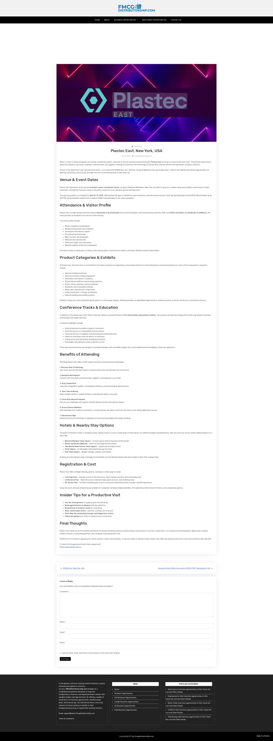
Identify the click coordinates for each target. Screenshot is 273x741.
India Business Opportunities (125, 710)
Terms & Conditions (66, 718)
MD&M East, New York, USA (73, 568)
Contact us (176, 20)
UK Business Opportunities (124, 706)
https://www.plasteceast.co (70, 547)
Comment (64, 591)
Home (97, 20)
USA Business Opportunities (125, 697)
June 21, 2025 (126, 156)
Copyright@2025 (125, 736)
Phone (62, 643)
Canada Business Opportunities (126, 702)
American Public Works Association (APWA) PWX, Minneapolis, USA (184, 568)
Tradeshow (138, 146)
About (107, 20)
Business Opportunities (125, 20)
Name (63, 622)
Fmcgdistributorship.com (143, 156)
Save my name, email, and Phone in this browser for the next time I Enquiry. (91, 653)
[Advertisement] (136, 44)
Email (62, 632)
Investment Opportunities (154, 20)
